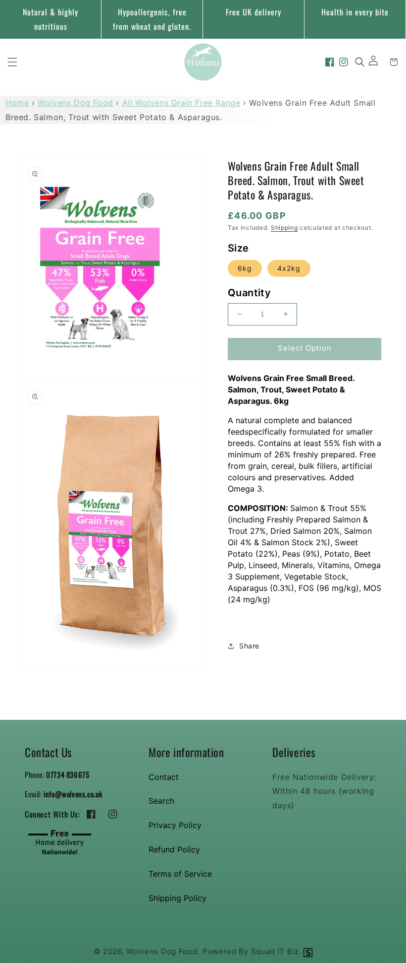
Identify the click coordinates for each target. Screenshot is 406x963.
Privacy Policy (175, 825)
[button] (12, 62)
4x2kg (289, 268)
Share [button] (249, 646)
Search (161, 801)
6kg (245, 268)
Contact (164, 777)
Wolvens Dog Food (75, 103)
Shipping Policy (177, 898)
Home (17, 103)
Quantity (249, 293)
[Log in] (376, 62)
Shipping (284, 227)
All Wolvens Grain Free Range (181, 103)
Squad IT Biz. (277, 951)
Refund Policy (174, 849)
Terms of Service (180, 874)
